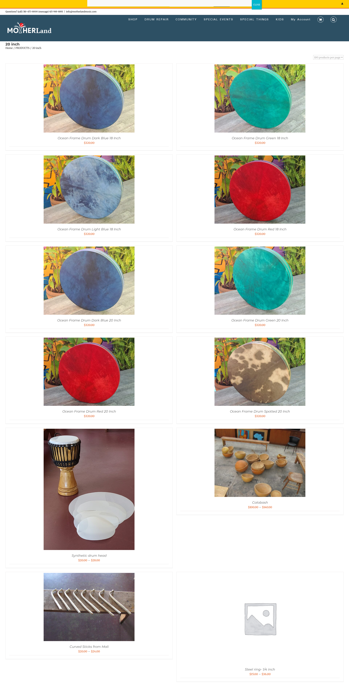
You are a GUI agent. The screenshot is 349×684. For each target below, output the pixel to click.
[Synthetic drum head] (89, 431)
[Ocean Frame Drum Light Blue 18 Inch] (89, 158)
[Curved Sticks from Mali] (89, 575)
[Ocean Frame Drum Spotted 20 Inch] (259, 340)
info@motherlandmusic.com (81, 11)
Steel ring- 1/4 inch (260, 669)
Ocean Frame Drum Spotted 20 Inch (260, 411)
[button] (333, 19)
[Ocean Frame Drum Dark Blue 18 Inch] (89, 67)
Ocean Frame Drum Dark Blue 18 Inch (89, 138)
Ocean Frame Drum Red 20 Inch (89, 411)
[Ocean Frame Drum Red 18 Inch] (259, 158)
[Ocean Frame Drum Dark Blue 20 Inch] (89, 249)
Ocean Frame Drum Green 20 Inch (259, 320)
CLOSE (256, 4)
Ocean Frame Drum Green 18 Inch (260, 138)
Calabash (260, 503)
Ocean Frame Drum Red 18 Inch (260, 229)
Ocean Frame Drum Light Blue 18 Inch (89, 229)
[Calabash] (259, 431)
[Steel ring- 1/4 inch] (259, 575)
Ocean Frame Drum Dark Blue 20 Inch (89, 320)
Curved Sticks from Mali (89, 647)
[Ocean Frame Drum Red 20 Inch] (89, 340)
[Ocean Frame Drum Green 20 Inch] (259, 249)
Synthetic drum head (89, 556)
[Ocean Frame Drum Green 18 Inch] (259, 67)
